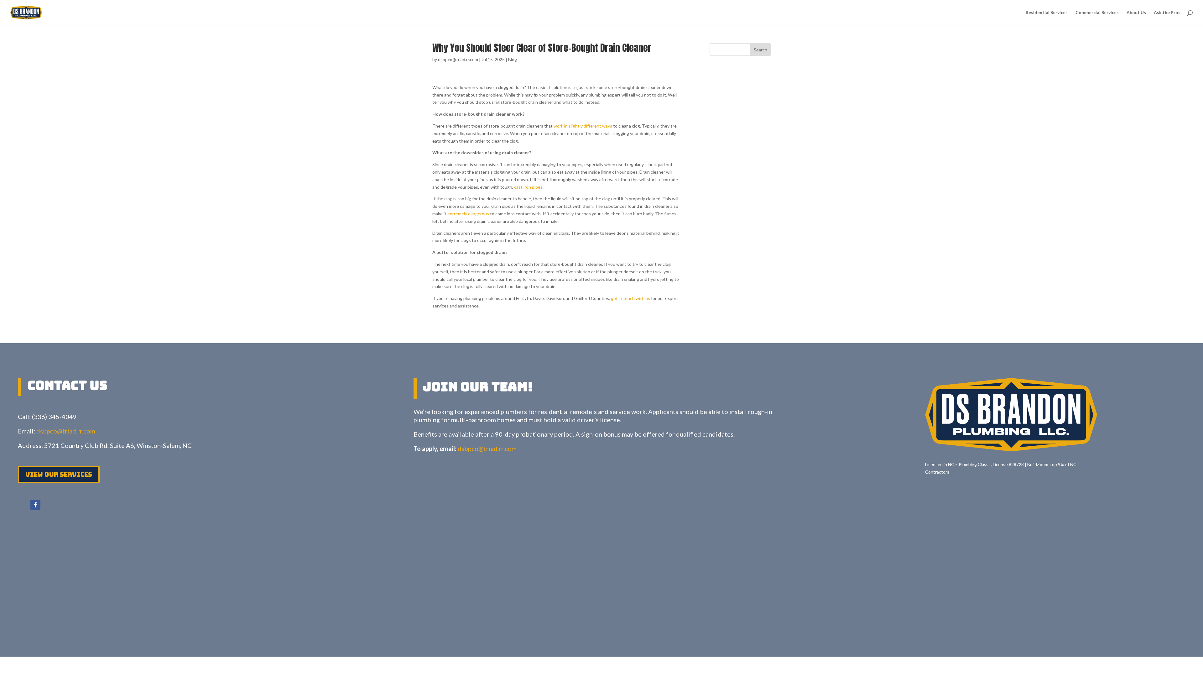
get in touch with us (630, 298)
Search (760, 49)
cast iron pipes (528, 187)
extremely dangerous (468, 213)
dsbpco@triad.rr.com (458, 59)
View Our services (58, 474)
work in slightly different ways (583, 126)
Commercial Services (1097, 12)
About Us (1136, 12)
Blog (512, 59)
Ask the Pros (1167, 12)
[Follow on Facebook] (35, 505)
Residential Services (1047, 12)
